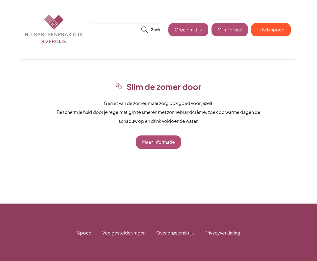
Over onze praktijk (175, 232)
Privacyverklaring (222, 232)
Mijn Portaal (230, 29)
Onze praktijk (188, 29)
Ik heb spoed (271, 29)
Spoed (84, 232)
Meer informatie (158, 142)
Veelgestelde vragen (124, 232)
